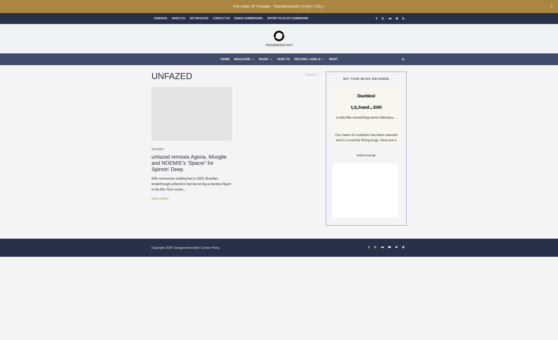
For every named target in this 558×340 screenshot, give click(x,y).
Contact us (221, 18)
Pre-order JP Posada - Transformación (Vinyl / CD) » (279, 6)
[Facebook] (376, 18)
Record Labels (307, 59)
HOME (225, 59)
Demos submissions (248, 18)
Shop (333, 59)
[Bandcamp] (396, 247)
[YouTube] (389, 247)
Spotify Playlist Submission (287, 18)
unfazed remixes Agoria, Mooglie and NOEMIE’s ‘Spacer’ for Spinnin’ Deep (188, 163)
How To (283, 59)
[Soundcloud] (390, 18)
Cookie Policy (210, 247)
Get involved (199, 18)
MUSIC (264, 59)
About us (178, 18)
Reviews (157, 149)
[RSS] (403, 18)
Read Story (159, 198)
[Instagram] (382, 18)
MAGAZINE (242, 59)
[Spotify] (397, 18)
